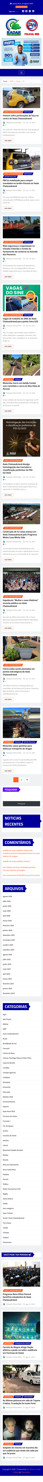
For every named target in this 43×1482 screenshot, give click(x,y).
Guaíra (5, 1131)
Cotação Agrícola (9, 1073)
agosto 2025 (7, 954)
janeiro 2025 (7, 988)
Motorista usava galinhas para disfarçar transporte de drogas (17, 747)
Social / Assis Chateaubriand (13, 1218)
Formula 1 (6, 1121)
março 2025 (7, 979)
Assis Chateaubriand (10, 1034)
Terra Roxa (7, 1223)
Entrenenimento (9, 1102)
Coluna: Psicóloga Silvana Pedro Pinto (17, 1058)
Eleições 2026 (8, 1097)
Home (5, 81)
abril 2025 (6, 974)
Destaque (6, 1082)
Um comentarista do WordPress (15, 875)
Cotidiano (6, 1077)
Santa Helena (8, 1199)
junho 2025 (7, 964)
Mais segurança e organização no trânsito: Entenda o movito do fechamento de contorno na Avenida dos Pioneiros (20, 250)
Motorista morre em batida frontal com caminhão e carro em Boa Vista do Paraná (21, 386)
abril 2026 (6, 916)
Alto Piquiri (7, 1019)
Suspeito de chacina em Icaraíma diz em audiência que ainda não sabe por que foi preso (20, 1450)
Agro (4, 1014)
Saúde (5, 1203)
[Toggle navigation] (21, 73)
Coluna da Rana (9, 1053)
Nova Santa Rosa (9, 1170)
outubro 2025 (8, 945)
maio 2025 (7, 969)
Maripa (5, 1155)
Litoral (5, 1145)
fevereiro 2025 (8, 984)
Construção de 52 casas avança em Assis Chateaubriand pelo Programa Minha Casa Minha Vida (20, 534)
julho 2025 (7, 959)
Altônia (5, 1024)
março (18, 81)
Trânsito (6, 1233)
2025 (11, 81)
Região (5, 1194)
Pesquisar (11, 789)
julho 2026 (7, 901)
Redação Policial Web (13, 123)
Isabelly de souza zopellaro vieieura (16, 850)
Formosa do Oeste (10, 1116)
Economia (6, 1087)
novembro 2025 (9, 940)
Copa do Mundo (9, 1063)
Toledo (5, 1228)
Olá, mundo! (35, 875)
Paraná (5, 1179)
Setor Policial (8, 1213)
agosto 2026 (7, 896)
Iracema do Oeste (9, 1136)
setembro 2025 (8, 950)
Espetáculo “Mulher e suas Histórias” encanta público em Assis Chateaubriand (20, 603)
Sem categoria (8, 1208)
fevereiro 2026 (8, 925)
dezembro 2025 (9, 935)
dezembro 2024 (9, 993)
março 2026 (7, 921)
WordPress (30, 1469)
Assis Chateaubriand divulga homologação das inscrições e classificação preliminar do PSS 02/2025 (17, 468)
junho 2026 (7, 906)
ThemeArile (25, 1472)
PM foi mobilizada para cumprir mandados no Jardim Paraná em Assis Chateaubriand (21, 183)
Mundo (5, 1160)
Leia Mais (8, 141)
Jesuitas (6, 1140)
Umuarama (7, 1242)
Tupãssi (6, 1237)
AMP (4, 1029)
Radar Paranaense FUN (11, 1189)
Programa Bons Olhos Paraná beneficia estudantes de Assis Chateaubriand (17, 1297)
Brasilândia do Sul (9, 1043)
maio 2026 (7, 911)
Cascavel (6, 1048)
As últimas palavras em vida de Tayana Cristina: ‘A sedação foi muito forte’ (21, 1401)
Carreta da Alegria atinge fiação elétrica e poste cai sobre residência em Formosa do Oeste (20, 1350)
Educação (6, 1092)
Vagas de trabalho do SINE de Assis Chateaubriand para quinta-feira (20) (20, 320)
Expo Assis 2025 (9, 1111)
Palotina (6, 1174)
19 (23, 81)
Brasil (5, 1039)
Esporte (6, 1106)
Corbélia (6, 1068)
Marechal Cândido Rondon (13, 1150)
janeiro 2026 (7, 930)
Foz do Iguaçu (8, 1126)
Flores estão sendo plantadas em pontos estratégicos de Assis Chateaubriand (19, 672)
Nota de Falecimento (11, 1165)
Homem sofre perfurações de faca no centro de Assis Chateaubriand (21, 117)
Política (5, 1184)
